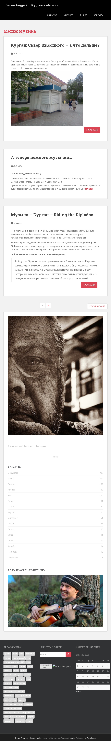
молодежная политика (14, 691)
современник (28, 712)
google (7, 654)
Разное (11, 484)
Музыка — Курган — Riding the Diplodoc (52, 214)
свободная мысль (12, 712)
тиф (12, 717)
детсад (23, 670)
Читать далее (92, 130)
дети (16, 670)
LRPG (10, 540)
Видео (11, 501)
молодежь (8, 696)
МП (22, 662)
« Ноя (78, 691)
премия (28, 704)
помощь (8, 704)
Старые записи (96, 306)
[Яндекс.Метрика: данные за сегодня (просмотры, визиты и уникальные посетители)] (62, 666)
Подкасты (13, 557)
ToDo (55, 456)
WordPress (91, 738)
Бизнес (11, 529)
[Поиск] (68, 654)
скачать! (88, 188)
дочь (20, 675)
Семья (22, 666)
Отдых (11, 506)
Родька (7, 666)
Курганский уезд (11, 662)
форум (31, 717)
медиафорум (19, 683)
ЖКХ (21, 654)
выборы (7, 670)
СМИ (15, 666)
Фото (10, 478)
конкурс (7, 683)
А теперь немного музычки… (41, 157)
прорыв (17, 708)
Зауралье (30, 654)
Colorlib (71, 738)
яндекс (29, 721)
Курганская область (21, 658)
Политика (12, 551)
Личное (83, 15)
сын (6, 717)
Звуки (10, 534)
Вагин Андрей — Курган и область (32, 5)
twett (15, 654)
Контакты (98, 15)
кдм (28, 679)
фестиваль (20, 717)
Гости (11, 523)
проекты (8, 708)
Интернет (68, 15)
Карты (11, 512)
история (20, 679)
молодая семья (11, 687)
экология (20, 721)
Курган (7, 658)
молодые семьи (23, 696)
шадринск (8, 721)
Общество (52, 15)
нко (6, 700)
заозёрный (9, 679)
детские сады (10, 675)
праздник (18, 704)
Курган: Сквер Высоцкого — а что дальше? (55, 45)
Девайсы (12, 546)
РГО (10, 495)
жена (27, 675)
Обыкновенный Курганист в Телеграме (27, 446)
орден (22, 700)
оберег (13, 700)
